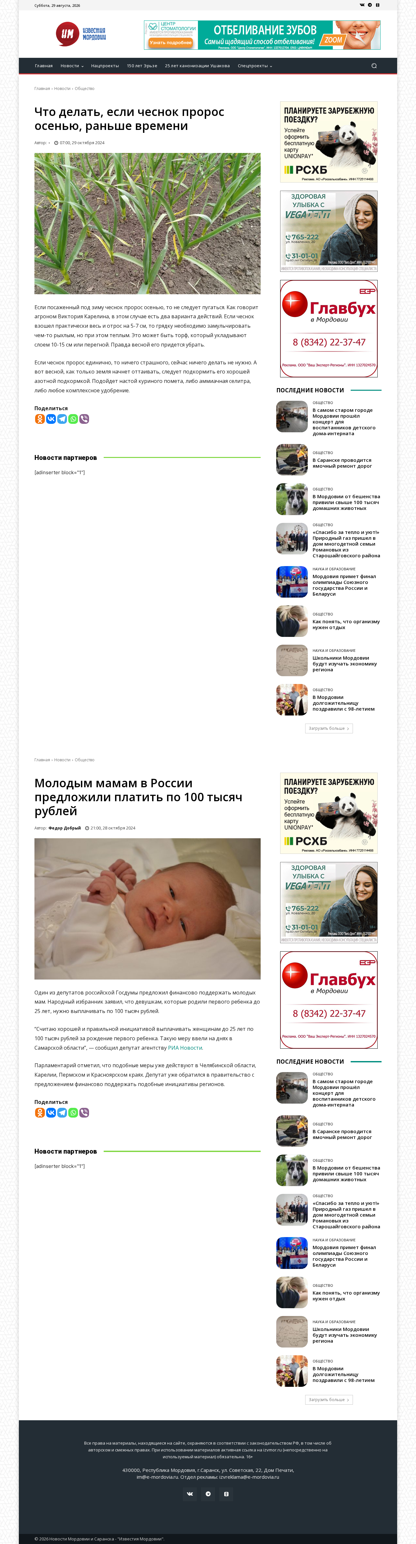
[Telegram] (370, 5)
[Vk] (362, 5)
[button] (374, 65)
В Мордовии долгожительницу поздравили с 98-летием (344, 703)
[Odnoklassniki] (40, 419)
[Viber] (84, 419)
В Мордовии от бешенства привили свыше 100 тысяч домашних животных (346, 502)
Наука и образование (334, 569)
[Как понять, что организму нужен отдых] (292, 621)
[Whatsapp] (73, 419)
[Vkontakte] (51, 419)
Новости (62, 88)
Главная (42, 88)
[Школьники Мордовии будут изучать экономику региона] (292, 660)
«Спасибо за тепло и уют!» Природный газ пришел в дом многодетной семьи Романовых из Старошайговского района (346, 544)
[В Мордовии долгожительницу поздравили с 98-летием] (292, 699)
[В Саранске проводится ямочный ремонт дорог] (292, 459)
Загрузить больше (327, 728)
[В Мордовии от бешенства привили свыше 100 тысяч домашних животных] (292, 499)
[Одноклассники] (378, 5)
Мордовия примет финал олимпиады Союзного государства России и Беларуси (344, 585)
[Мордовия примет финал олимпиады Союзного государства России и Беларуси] (292, 582)
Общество (85, 88)
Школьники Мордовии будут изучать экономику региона (345, 663)
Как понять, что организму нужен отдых (346, 624)
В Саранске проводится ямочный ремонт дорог (342, 463)
